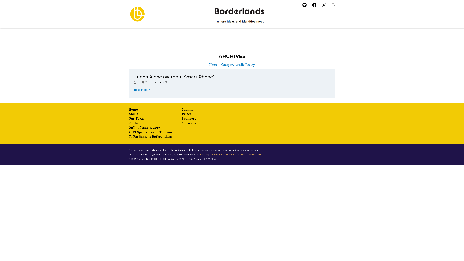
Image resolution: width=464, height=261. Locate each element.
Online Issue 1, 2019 (144, 128)
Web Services (256, 154)
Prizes (187, 114)
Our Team (136, 119)
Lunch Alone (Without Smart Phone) (174, 77)
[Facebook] (314, 5)
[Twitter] (304, 5)
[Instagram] (324, 5)
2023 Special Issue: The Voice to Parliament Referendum (152, 135)
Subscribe (189, 123)
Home (213, 65)
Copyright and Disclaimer (223, 154)
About (133, 114)
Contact (135, 123)
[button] (333, 5)
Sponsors (189, 119)
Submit (187, 110)
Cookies (242, 154)
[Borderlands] (200, 14)
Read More (141, 89)
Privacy (204, 154)
